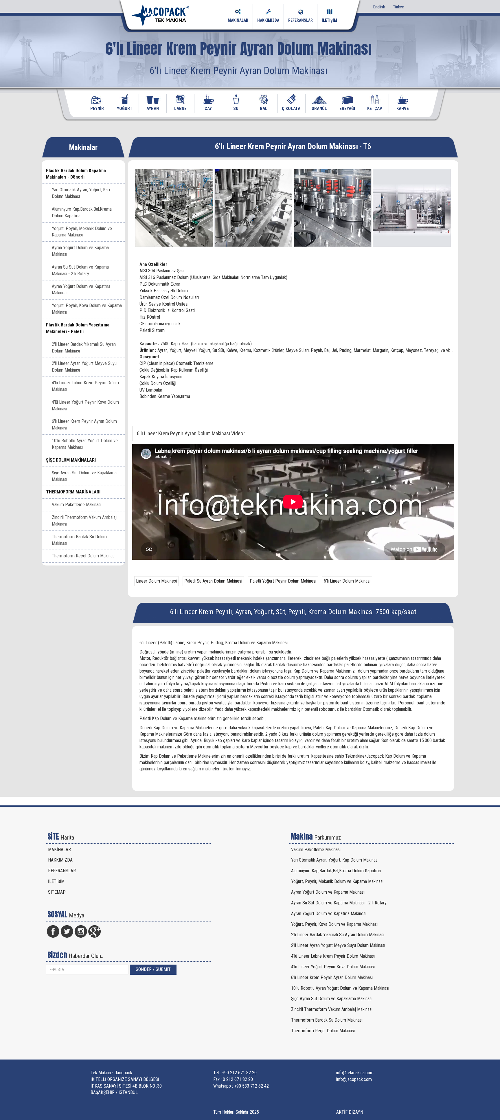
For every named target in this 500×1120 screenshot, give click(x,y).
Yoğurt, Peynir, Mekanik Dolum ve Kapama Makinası (82, 232)
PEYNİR (97, 108)
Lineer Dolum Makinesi (156, 581)
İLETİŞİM (329, 20)
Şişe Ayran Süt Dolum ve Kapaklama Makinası (84, 476)
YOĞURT (125, 108)
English (379, 7)
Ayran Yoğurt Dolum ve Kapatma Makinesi (81, 290)
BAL (263, 108)
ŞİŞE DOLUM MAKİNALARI (71, 460)
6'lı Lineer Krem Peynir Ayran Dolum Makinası (84, 424)
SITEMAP (57, 892)
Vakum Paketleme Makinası (76, 504)
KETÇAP (374, 108)
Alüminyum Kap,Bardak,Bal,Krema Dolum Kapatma (82, 212)
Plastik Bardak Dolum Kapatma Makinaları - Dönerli (76, 174)
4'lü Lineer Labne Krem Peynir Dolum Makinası (85, 386)
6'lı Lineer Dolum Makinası (347, 581)
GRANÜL (319, 108)
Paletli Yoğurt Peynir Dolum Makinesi (283, 581)
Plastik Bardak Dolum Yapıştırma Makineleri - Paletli (77, 328)
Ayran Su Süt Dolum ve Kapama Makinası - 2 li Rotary (80, 270)
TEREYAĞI (346, 108)
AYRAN (152, 108)
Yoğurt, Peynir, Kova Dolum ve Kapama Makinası (87, 309)
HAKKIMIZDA (268, 20)
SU (235, 108)
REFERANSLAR (300, 20)
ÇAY (208, 108)
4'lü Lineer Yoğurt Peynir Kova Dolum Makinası (85, 405)
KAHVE (402, 108)
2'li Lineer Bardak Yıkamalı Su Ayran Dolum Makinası (84, 347)
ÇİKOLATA (291, 108)
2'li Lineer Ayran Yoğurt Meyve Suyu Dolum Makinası (84, 367)
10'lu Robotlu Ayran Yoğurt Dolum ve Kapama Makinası (85, 444)
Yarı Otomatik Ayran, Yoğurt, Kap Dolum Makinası (81, 193)
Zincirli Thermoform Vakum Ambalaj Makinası (84, 521)
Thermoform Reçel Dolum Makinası (83, 556)
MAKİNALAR (238, 20)
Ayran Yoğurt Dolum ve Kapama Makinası (80, 251)
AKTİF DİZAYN (349, 1112)
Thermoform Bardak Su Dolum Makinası (79, 540)
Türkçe (398, 7)
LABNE (180, 108)
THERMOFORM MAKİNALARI (73, 492)
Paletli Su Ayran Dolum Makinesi (213, 581)
